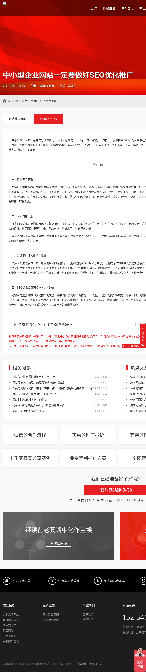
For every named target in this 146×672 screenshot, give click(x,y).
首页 (24, 101)
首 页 (93, 8)
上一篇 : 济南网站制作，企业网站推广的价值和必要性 (40, 324)
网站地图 (88, 619)
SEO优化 (127, 8)
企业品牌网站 (11, 614)
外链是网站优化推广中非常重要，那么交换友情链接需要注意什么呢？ (53, 388)
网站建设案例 (51, 614)
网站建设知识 (18, 119)
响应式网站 (9, 625)
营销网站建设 (11, 620)
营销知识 (35, 101)
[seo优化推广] (98, 164)
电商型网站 (9, 636)
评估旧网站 (58, 543)
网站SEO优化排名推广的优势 (29, 399)
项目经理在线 (131, 346)
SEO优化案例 (51, 620)
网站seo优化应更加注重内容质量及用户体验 (38, 405)
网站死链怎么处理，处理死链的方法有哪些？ (39, 382)
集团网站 (8, 630)
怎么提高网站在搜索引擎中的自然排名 (35, 394)
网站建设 (109, 8)
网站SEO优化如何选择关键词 (29, 411)
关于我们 (88, 614)
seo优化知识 (51, 101)
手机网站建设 (11, 641)
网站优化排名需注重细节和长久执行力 (35, 377)
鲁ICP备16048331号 (89, 664)
